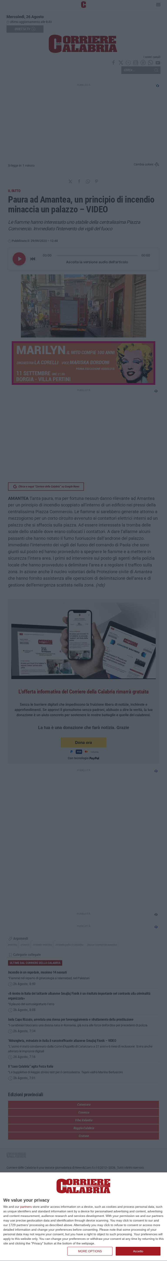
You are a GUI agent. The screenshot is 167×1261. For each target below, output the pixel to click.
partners (26, 1206)
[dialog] (83, 1217)
